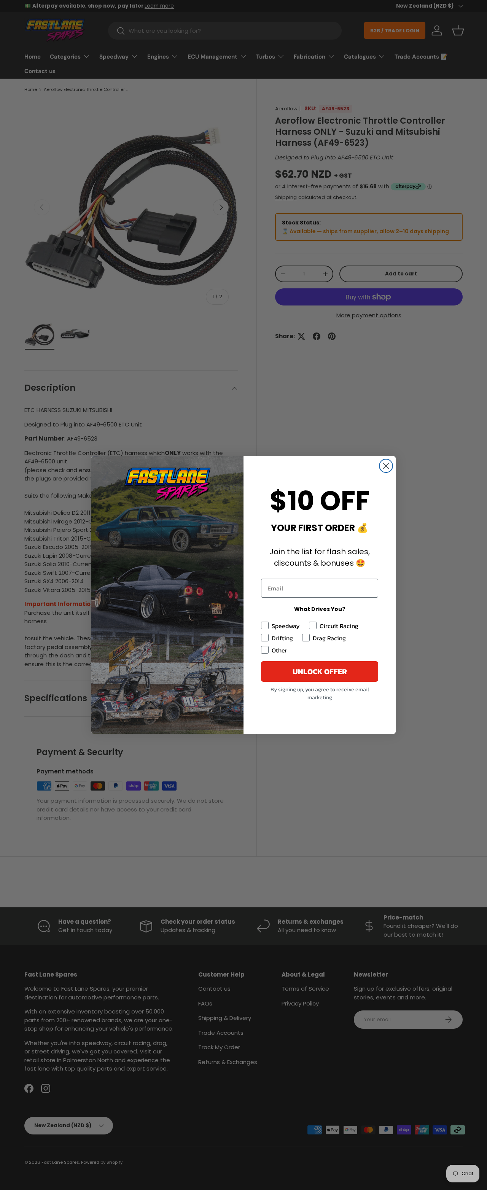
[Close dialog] (386, 466)
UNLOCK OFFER (320, 671)
